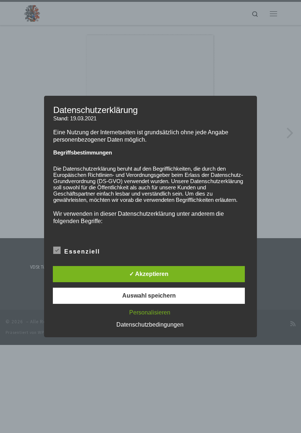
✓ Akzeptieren (148, 274)
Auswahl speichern (149, 295)
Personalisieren (149, 312)
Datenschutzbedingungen (150, 324)
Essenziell (82, 251)
